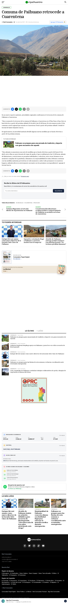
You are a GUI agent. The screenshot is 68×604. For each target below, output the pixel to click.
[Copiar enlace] (28, 109)
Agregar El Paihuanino (56, 22)
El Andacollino (50, 580)
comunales (19, 202)
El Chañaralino (14, 573)
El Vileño (13, 584)
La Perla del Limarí (16, 582)
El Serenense (13, 580)
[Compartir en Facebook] (12, 109)
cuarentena (28, 202)
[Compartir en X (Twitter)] (16, 109)
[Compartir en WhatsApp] (20, 109)
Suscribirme (58, 191)
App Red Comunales (54, 591)
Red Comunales (8, 22)
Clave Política (21, 591)
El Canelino (46, 582)
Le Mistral (28, 591)
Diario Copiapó (33, 573)
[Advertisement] (34, 90)
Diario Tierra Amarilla (45, 573)
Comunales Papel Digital (9, 591)
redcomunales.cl (6, 557)
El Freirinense (22, 575)
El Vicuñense (31, 580)
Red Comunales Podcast (40, 591)
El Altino (54, 573)
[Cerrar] (65, 601)
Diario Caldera (24, 573)
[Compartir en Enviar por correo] (24, 109)
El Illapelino (53, 582)
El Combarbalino (36, 582)
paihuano (37, 202)
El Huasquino (13, 575)
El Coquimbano (22, 580)
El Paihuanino (40, 580)
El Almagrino (5, 573)
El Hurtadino (58, 580)
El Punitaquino (26, 582)
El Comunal (5, 580)
